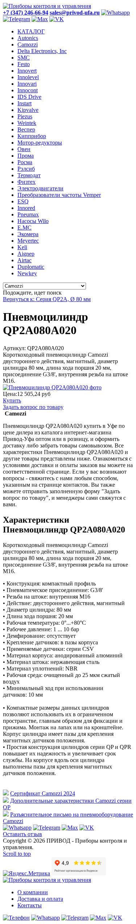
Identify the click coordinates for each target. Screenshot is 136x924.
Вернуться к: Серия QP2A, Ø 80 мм (47, 299)
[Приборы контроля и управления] (47, 6)
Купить (12, 400)
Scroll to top (17, 854)
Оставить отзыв (22, 834)
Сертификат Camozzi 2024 (42, 793)
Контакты (29, 905)
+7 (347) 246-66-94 (25, 12)
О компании (32, 892)
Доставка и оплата (40, 899)
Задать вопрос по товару (33, 407)
